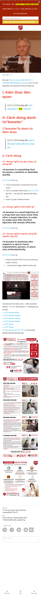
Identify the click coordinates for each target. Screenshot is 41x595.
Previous (4, 508)
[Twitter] (11, 530)
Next (3, 515)
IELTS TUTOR (7, 180)
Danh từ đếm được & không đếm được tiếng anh (21, 144)
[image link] (20, 28)
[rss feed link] (31, 530)
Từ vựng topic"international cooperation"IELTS (14, 511)
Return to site (7, 525)
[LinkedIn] (18, 530)
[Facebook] (4, 530)
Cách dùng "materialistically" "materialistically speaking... (14, 519)
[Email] (26, 530)
